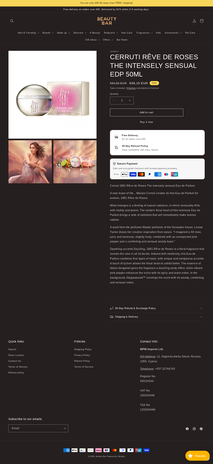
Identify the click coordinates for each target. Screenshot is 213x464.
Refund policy (16, 372)
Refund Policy (82, 361)
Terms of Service (18, 366)
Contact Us (14, 361)
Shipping (131, 88)
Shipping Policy (83, 349)
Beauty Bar (101, 456)
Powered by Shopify (116, 456)
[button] (12, 21)
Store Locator (16, 355)
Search (12, 349)
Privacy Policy (82, 355)
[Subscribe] (64, 428)
